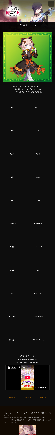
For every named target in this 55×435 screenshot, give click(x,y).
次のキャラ (43, 397)
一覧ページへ (27, 397)
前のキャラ (12, 397)
